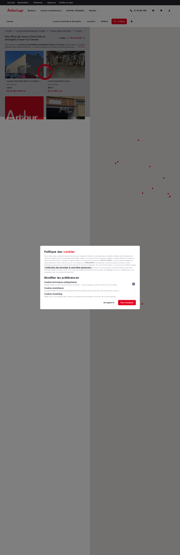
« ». (68, 267)
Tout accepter (127, 302)
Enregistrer (109, 302)
